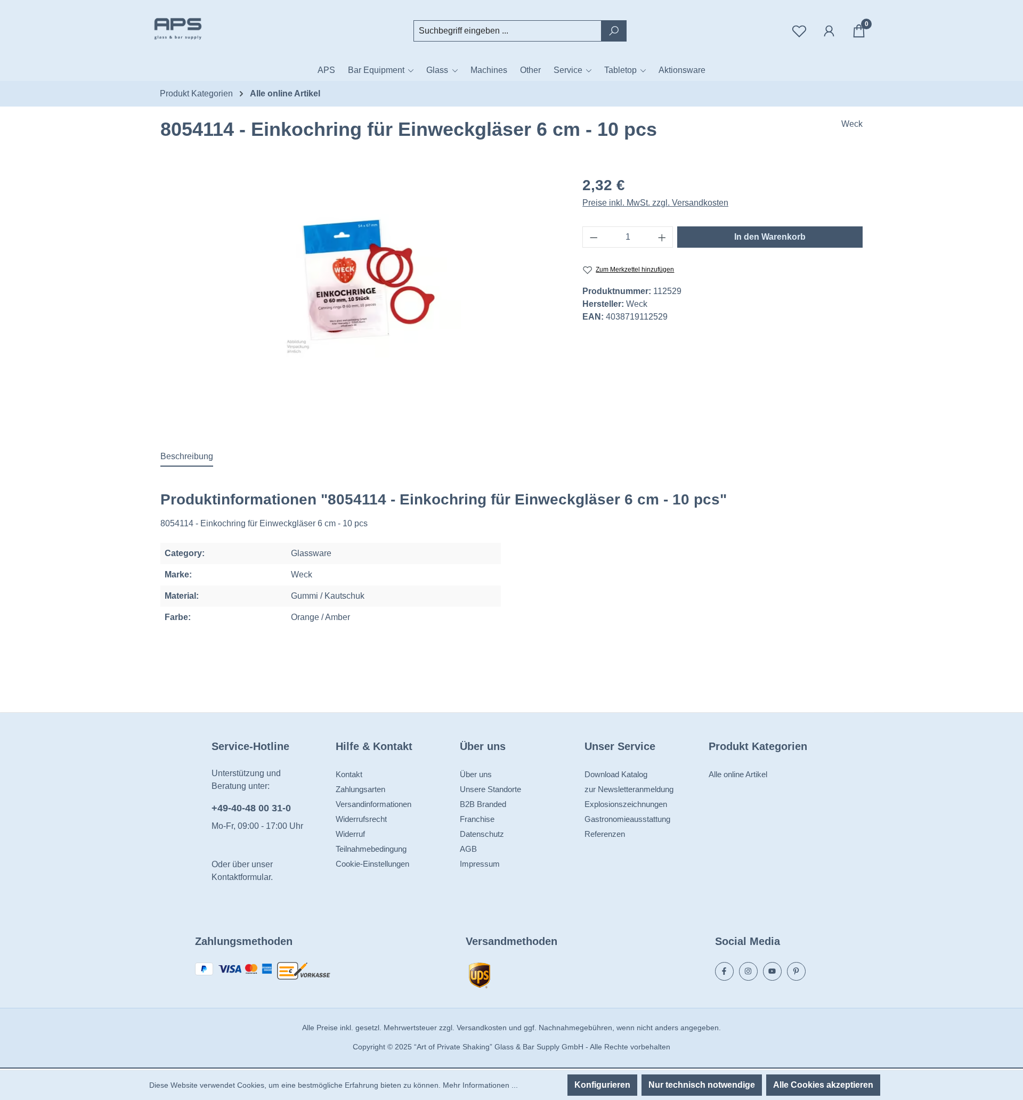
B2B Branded (483, 804)
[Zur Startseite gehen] (202, 29)
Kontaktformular (241, 877)
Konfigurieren (602, 1084)
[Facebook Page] (724, 971)
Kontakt (349, 774)
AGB (468, 848)
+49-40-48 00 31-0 (251, 808)
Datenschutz (482, 833)
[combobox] (507, 31)
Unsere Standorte (490, 789)
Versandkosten (482, 1027)
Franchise (477, 819)
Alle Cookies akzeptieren (823, 1084)
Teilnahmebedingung (371, 848)
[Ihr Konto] (829, 31)
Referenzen (604, 833)
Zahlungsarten (360, 789)
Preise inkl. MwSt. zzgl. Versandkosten (655, 202)
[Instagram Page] (748, 971)
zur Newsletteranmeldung (628, 789)
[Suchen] (614, 31)
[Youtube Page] (772, 971)
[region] (361, 286)
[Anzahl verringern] (593, 237)
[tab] (186, 457)
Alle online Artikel (738, 774)
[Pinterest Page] (796, 971)
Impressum (480, 863)
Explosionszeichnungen (625, 804)
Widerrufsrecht (361, 819)
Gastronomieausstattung (627, 819)
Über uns (476, 774)
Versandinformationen (373, 804)
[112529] (360, 286)
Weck (852, 123)
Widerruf (350, 833)
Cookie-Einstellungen (372, 863)
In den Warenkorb (770, 236)
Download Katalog (615, 774)
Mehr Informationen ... (480, 1085)
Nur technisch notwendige (701, 1084)
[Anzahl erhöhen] (662, 237)
